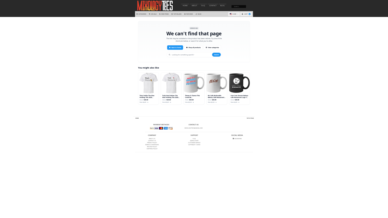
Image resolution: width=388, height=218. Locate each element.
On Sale (154, 14)
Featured (189, 14)
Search (216, 55)
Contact (213, 5)
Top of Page (250, 118)
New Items (165, 14)
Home (185, 5)
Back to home (176, 47)
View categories (213, 47)
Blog (222, 5)
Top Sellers (177, 14)
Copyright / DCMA (194, 145)
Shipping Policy (152, 149)
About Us (152, 138)
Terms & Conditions (152, 145)
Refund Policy (152, 147)
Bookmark (238, 138)
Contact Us (152, 140)
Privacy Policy (152, 143)
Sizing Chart (194, 140)
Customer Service (194, 143)
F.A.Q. (203, 5)
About (194, 5)
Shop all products (194, 47)
